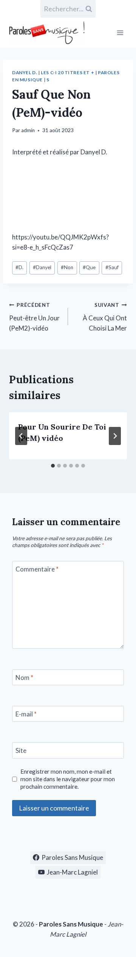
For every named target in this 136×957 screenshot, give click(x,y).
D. (19, 267)
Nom (24, 677)
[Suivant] (115, 436)
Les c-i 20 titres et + (67, 72)
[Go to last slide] (21, 436)
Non (67, 267)
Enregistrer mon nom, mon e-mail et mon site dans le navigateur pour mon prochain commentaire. (67, 779)
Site (20, 750)
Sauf (112, 267)
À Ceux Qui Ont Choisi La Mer (105, 317)
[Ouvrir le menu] (120, 32)
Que (89, 267)
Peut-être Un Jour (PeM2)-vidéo (34, 317)
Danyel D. (24, 72)
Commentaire (37, 569)
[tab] (53, 466)
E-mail (26, 714)
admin (28, 130)
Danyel (42, 267)
